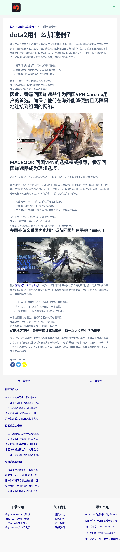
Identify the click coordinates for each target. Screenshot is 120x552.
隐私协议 (60, 519)
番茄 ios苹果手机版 (17, 523)
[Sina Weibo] (24, 364)
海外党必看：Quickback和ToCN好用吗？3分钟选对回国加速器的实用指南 (22, 408)
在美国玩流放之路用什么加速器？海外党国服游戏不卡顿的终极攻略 (22, 434)
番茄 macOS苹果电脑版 (18, 519)
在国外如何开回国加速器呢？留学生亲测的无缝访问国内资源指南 (22, 403)
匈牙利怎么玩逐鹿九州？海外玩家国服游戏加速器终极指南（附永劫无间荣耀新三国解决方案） (22, 439)
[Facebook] (12, 364)
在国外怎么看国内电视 (26, 285)
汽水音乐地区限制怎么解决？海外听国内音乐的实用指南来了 (22, 470)
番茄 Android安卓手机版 (17, 527)
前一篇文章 (22, 381)
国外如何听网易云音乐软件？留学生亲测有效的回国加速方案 (22, 480)
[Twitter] (18, 364)
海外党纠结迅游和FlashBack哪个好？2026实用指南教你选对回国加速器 (22, 413)
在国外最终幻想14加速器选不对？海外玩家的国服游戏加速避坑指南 (22, 455)
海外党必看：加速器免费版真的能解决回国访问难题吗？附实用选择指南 (22, 418)
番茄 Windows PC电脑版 (17, 514)
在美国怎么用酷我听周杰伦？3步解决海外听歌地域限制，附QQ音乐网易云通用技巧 (22, 491)
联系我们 (60, 527)
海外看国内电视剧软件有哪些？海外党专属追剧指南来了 (22, 486)
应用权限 (60, 523)
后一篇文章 (97, 381)
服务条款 (60, 514)
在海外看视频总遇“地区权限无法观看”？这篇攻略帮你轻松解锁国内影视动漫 (22, 475)
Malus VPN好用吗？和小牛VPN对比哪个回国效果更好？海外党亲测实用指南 (22, 397)
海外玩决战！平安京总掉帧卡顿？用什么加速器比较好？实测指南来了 (22, 444)
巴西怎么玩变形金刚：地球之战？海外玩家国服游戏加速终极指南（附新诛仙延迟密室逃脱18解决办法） (22, 449)
